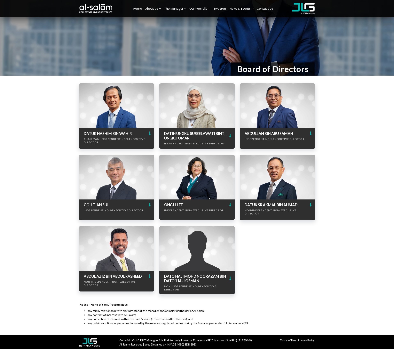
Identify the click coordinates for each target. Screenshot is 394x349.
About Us (151, 9)
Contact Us (265, 9)
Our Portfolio (198, 9)
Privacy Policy (306, 340)
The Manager (173, 9)
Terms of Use (288, 340)
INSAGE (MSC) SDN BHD (181, 344)
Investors (220, 9)
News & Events (240, 9)
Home (137, 9)
